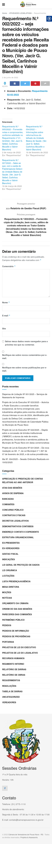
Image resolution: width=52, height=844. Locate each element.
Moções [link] (6, 592)
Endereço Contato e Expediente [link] (20, 531)
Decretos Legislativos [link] (15, 520)
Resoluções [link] (9, 685)
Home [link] (4, 13)
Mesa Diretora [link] (10, 586)
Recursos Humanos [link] (13, 658)
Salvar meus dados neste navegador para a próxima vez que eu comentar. (26, 343)
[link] (3, 4)
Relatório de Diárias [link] (14, 669)
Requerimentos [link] (40, 13)
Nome (6, 302)
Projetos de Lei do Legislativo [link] (20, 652)
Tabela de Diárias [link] (12, 691)
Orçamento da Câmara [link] (15, 603)
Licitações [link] (8, 575)
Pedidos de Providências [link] (16, 636)
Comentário (9, 266)
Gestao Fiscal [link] (10, 553)
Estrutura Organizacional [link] (18, 537)
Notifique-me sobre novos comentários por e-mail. (24, 357)
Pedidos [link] (6, 625)
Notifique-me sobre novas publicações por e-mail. (24, 369)
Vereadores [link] (9, 702)
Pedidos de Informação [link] (15, 630)
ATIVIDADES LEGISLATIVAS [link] (20, 13)
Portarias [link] (8, 641)
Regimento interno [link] (13, 663)
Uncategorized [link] (11, 696)
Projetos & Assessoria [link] (29, 837)
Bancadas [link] (8, 498)
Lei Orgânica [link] (9, 570)
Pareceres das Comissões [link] (17, 614)
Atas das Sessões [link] (12, 487)
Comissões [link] (8, 504)
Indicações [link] (8, 559)
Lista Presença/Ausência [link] (16, 581)
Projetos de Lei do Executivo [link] (19, 647)
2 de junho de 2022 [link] (10, 77)
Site (4, 328)
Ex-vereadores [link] (10, 548)
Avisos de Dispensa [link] (13, 493)
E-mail (6, 315)
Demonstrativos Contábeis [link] (17, 526)
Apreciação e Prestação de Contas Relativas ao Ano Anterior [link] (22, 480)
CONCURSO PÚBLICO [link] (13, 509)
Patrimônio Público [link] (13, 619)
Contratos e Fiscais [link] (13, 515)
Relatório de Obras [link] (13, 674)
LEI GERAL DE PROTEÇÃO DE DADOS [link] (20, 564)
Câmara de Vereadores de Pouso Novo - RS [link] (25, 834)
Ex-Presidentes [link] (10, 542)
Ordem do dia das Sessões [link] (17, 608)
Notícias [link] (7, 597)
